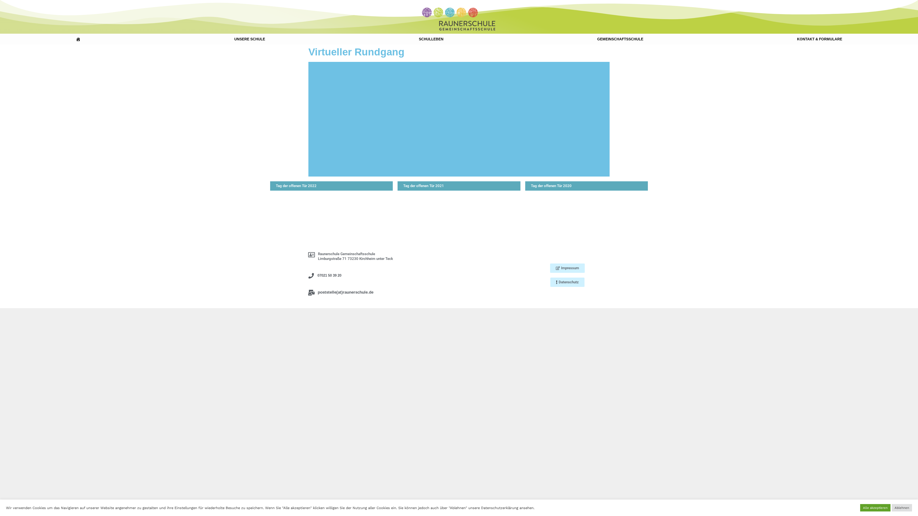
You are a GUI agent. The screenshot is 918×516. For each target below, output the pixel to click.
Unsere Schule (249, 39)
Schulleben (431, 39)
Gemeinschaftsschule (620, 39)
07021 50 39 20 (329, 275)
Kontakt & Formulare (819, 39)
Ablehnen (902, 508)
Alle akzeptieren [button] (875, 508)
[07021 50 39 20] (311, 276)
